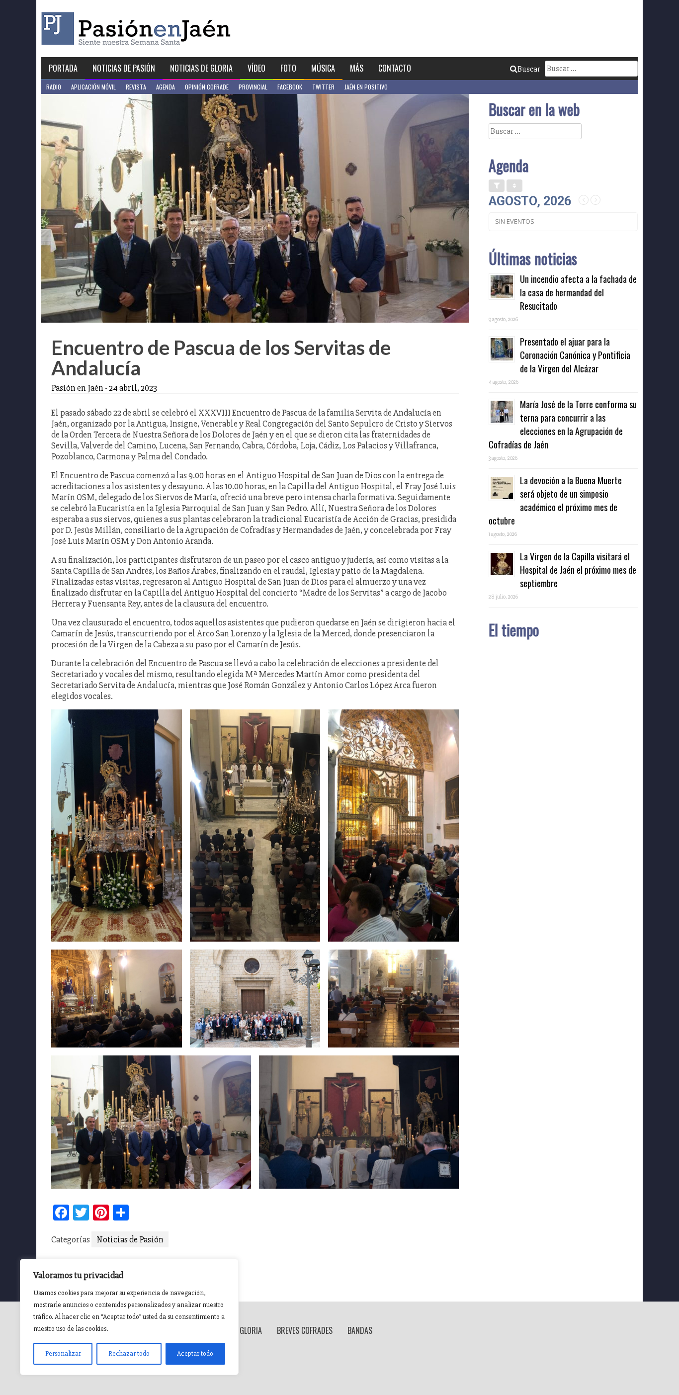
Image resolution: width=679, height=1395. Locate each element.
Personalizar (63, 1353)
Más (356, 68)
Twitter (323, 87)
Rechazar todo (129, 1353)
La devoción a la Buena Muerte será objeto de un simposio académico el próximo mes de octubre (555, 500)
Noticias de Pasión (123, 68)
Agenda (165, 87)
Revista (136, 87)
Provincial (253, 87)
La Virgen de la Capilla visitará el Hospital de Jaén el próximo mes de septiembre (578, 570)
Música (323, 68)
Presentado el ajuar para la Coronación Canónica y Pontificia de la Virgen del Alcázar (575, 355)
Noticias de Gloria (201, 68)
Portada (63, 68)
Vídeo (256, 68)
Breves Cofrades (305, 1330)
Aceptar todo (195, 1353)
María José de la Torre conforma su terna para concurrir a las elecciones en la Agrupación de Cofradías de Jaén (563, 424)
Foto (288, 68)
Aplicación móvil (93, 87)
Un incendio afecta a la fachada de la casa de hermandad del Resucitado (578, 292)
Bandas (359, 1330)
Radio (53, 87)
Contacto (394, 68)
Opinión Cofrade (207, 87)
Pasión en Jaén (138, 28)
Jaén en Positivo (366, 87)
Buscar (528, 69)
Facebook (289, 87)
